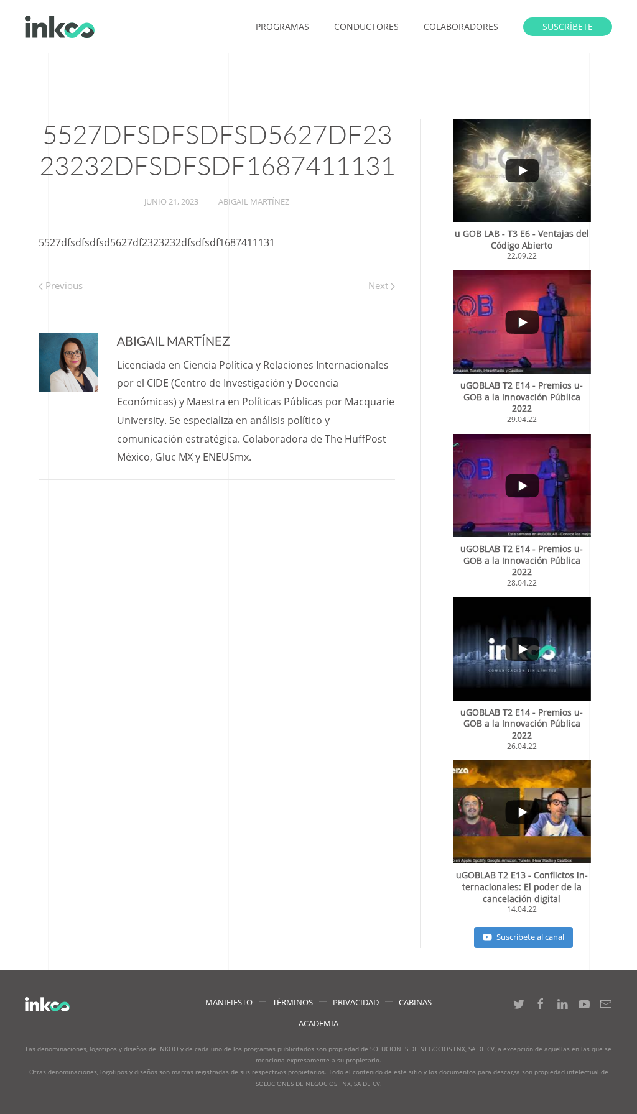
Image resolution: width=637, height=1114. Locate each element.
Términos (292, 1002)
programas (282, 26)
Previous (63, 285)
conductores (366, 26)
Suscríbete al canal (530, 936)
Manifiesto (229, 1002)
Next (379, 285)
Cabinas (415, 1002)
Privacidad (356, 1002)
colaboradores (461, 26)
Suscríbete (567, 26)
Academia (318, 1023)
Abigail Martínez (253, 201)
